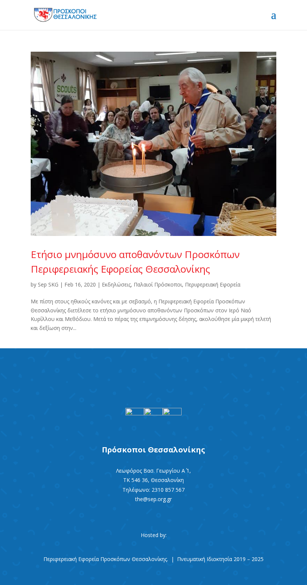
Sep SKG (48, 284)
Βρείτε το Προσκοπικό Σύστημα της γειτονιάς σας (153, 369)
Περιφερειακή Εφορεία (212, 284)
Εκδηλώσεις (116, 284)
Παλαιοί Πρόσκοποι (158, 284)
